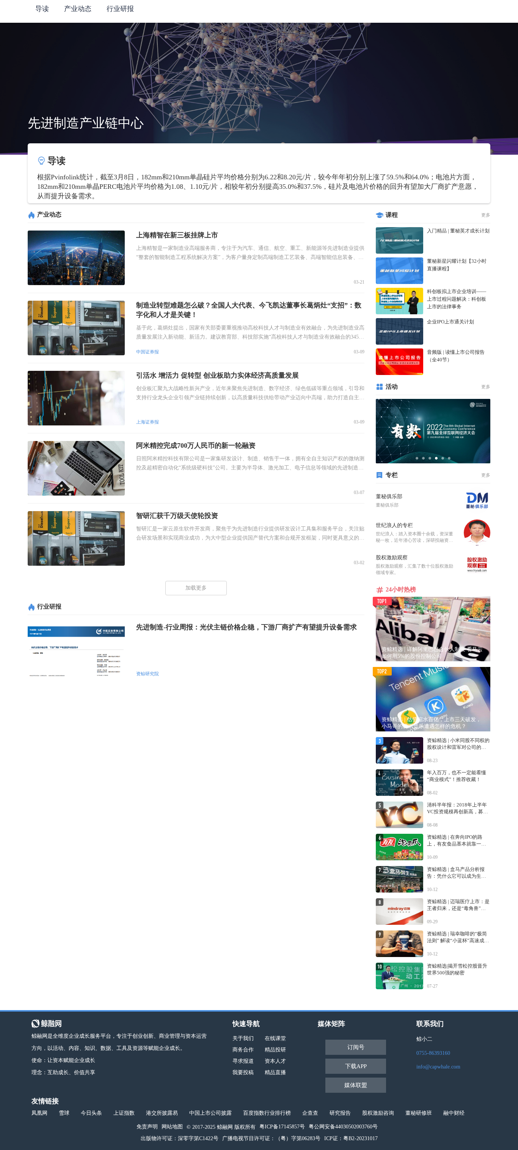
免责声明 (147, 1127)
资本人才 (275, 1061)
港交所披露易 (162, 1113)
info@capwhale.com (438, 1067)
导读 (42, 9)
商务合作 (243, 1050)
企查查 (310, 1113)
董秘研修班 (418, 1113)
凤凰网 (39, 1113)
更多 (485, 215)
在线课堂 (275, 1038)
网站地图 (172, 1127)
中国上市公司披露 (210, 1113)
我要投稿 (243, 1072)
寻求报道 (243, 1061)
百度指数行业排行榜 (267, 1113)
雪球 (64, 1113)
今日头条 (91, 1113)
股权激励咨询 (378, 1113)
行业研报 (120, 9)
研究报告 (340, 1113)
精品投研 (275, 1050)
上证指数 (124, 1113)
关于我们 (243, 1038)
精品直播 (275, 1072)
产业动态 (77, 9)
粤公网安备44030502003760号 (343, 1127)
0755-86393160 (433, 1053)
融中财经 (454, 1113)
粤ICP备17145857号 (282, 1127)
